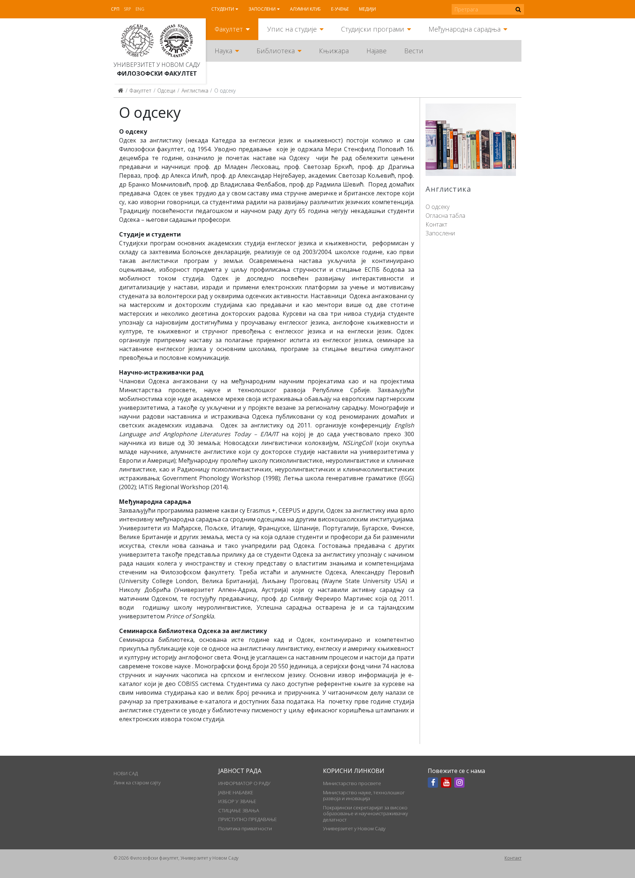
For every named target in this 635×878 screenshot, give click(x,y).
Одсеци (166, 90)
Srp (127, 9)
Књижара (334, 50)
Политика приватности (245, 828)
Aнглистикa (195, 90)
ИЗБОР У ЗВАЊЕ (237, 801)
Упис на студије (292, 29)
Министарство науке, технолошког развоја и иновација (364, 795)
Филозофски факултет (157, 73)
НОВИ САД (126, 773)
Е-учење (340, 9)
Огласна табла (445, 216)
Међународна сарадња (464, 29)
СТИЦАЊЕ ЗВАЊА (238, 810)
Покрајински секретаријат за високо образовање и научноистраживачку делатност (365, 813)
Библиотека (275, 50)
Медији (367, 9)
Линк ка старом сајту (137, 782)
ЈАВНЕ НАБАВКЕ (235, 792)
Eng (140, 9)
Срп (115, 9)
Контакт (436, 224)
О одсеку (437, 207)
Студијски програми (372, 29)
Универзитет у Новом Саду (157, 65)
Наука (223, 50)
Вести (413, 50)
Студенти (222, 9)
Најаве (376, 50)
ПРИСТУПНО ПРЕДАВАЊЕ (247, 819)
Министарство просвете (352, 783)
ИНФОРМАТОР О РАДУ (244, 783)
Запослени (262, 9)
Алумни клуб (305, 9)
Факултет (229, 29)
